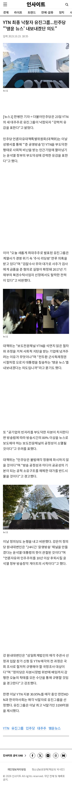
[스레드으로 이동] (56, 755)
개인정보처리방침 (16, 769)
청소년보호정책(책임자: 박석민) (48, 769)
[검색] (67, 4)
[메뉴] (5, 4)
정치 (61, 12)
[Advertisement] (36, 207)
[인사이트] (36, 4)
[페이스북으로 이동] (32, 755)
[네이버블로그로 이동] (63, 755)
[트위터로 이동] (40, 755)
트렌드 (32, 12)
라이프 (18, 12)
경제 (5, 12)
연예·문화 (47, 12)
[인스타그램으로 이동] (48, 755)
